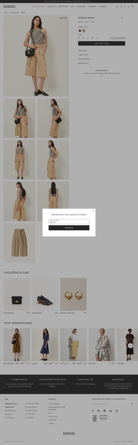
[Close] (93, 211)
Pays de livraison (54, 220)
